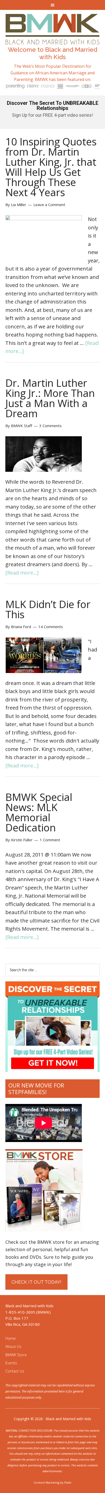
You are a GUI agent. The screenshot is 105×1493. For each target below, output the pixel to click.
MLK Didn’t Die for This (47, 609)
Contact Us (14, 1370)
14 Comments (50, 626)
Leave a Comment (49, 204)
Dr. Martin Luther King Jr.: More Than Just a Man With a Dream (50, 398)
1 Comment (50, 839)
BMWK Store (16, 1354)
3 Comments (50, 425)
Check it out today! (36, 1282)
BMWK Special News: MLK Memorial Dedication (38, 812)
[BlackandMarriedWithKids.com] (53, 39)
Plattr (68, 1482)
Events (11, 1362)
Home (10, 1338)
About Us (13, 1346)
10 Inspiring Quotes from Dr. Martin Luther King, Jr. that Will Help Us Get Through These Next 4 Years (51, 167)
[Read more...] (21, 572)
